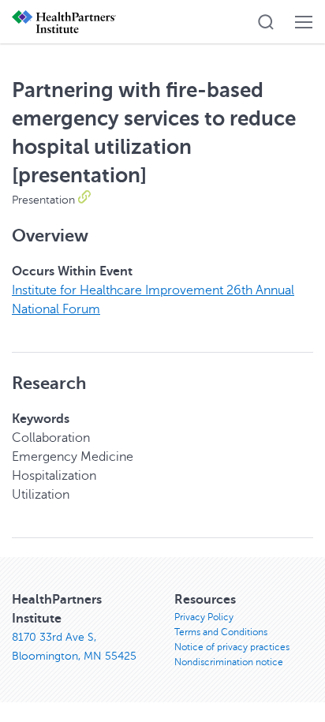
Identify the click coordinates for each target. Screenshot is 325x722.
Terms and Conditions (220, 632)
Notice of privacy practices (232, 647)
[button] (265, 22)
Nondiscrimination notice (228, 662)
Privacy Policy (203, 617)
